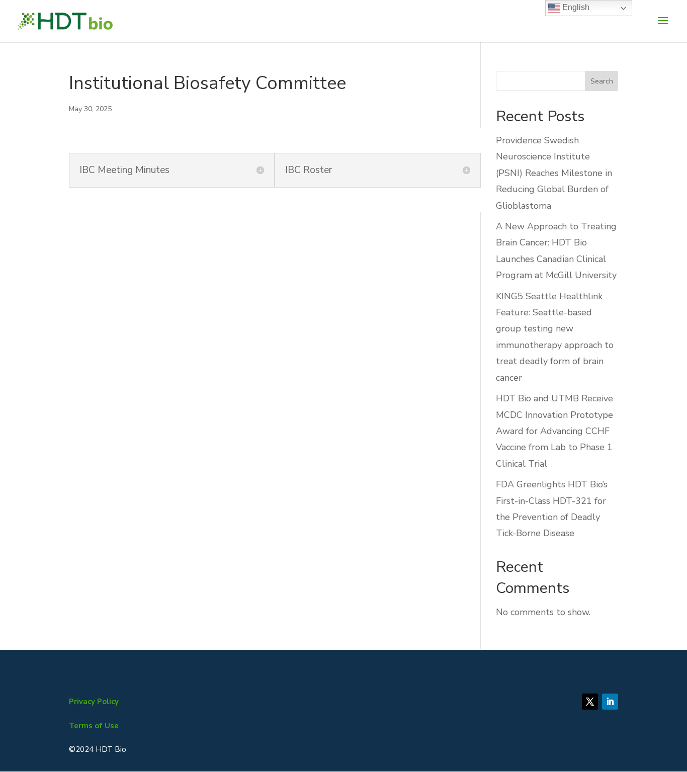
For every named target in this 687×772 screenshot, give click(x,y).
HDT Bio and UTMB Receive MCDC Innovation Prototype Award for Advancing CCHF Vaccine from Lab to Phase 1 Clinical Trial (554, 431)
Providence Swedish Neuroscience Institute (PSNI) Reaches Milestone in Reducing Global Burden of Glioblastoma (554, 173)
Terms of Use (94, 726)
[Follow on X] (590, 702)
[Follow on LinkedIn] (610, 702)
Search (601, 81)
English (574, 7)
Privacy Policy (94, 702)
